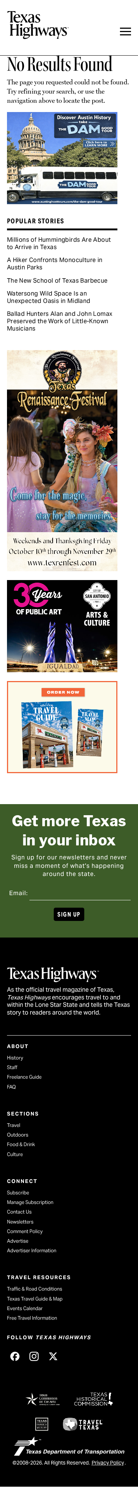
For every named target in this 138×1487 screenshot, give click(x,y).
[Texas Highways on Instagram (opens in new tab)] (34, 1356)
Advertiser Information (31, 1250)
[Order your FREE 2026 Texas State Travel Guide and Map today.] (62, 770)
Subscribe (18, 1193)
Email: (18, 893)
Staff (12, 1067)
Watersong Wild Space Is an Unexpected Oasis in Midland (49, 297)
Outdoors (17, 1135)
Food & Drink (21, 1144)
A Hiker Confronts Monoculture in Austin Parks (55, 263)
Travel (13, 1125)
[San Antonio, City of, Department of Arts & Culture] (62, 669)
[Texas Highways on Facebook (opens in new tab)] (15, 1356)
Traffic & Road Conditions (34, 1289)
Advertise (17, 1241)
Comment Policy (25, 1231)
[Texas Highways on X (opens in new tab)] (53, 1356)
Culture (15, 1154)
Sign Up (68, 914)
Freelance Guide (24, 1077)
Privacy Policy (108, 1462)
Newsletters (20, 1222)
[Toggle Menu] (125, 31)
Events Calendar (25, 1308)
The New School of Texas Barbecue (57, 281)
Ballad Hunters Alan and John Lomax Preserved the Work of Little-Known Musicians (60, 321)
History (15, 1058)
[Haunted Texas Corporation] (62, 201)
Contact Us (19, 1212)
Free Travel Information (32, 1318)
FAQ (11, 1087)
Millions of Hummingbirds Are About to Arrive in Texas (59, 243)
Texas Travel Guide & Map (35, 1299)
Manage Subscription (30, 1202)
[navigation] (125, 31)
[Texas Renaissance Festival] (62, 568)
